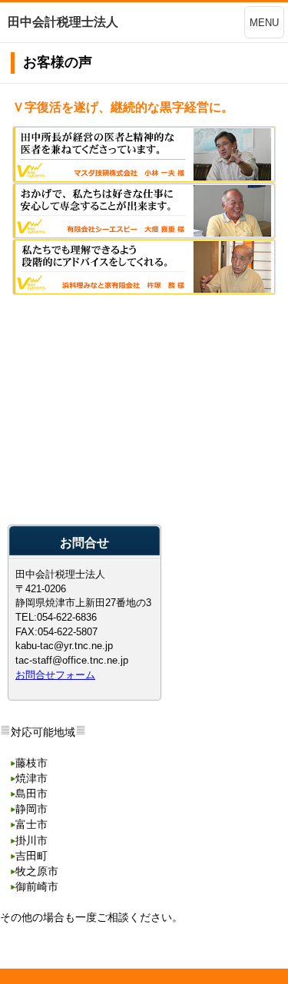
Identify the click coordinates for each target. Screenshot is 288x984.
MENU (264, 22)
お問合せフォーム (55, 675)
